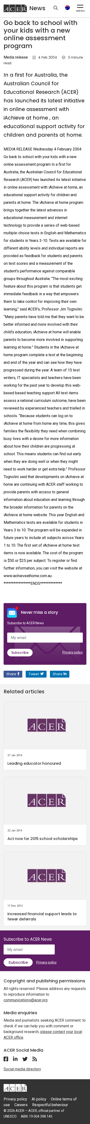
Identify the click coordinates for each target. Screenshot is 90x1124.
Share (11, 674)
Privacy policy (72, 652)
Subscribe (20, 652)
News (37, 8)
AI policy (39, 1099)
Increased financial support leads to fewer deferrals (42, 916)
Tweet (34, 674)
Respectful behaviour (50, 1105)
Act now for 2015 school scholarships (42, 838)
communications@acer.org (26, 1000)
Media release (16, 57)
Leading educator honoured (34, 763)
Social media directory (22, 1069)
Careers (21, 1105)
